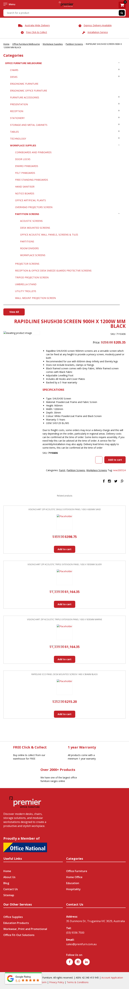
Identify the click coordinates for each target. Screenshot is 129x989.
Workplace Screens (32, 255)
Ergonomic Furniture (24, 83)
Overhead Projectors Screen (33, 207)
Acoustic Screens (31, 220)
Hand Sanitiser (24, 186)
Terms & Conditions (78, 982)
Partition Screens (74, 43)
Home (6, 43)
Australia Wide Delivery (37, 25)
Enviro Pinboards (26, 166)
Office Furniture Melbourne (26, 43)
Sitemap (8, 895)
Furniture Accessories (24, 97)
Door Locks (22, 159)
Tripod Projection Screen (32, 277)
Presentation (19, 104)
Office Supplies (13, 917)
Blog (6, 883)
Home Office (74, 877)
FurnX (62, 470)
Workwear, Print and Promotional (25, 929)
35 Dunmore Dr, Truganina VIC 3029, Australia (95, 921)
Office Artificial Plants (30, 200)
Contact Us (10, 889)
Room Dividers (29, 248)
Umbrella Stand (25, 284)
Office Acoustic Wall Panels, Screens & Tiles (49, 234)
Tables (14, 131)
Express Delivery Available (98, 25)
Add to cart (115, 459)
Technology (18, 138)
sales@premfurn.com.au (81, 944)
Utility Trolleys (25, 291)
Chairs (14, 70)
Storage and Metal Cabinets (28, 124)
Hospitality (73, 889)
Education (72, 883)
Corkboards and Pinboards (33, 152)
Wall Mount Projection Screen (35, 298)
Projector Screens (27, 263)
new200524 (119, 470)
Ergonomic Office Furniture (28, 90)
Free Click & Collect (36, 32)
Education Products (16, 923)
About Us (9, 877)
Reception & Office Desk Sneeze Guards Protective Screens (53, 270)
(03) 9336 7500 (75, 932)
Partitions (27, 241)
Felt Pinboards (25, 172)
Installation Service (98, 32)
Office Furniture (76, 871)
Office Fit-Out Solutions (18, 935)
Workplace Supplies (53, 43)
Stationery (17, 118)
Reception (16, 111)
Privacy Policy (56, 982)
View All (14, 311)
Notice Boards (24, 193)
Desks (13, 76)
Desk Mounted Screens (35, 227)
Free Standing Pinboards (31, 179)
